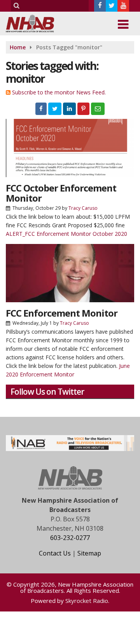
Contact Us (55, 553)
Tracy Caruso (83, 208)
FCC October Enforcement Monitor (61, 192)
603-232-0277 (70, 537)
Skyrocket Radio (86, 600)
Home (18, 47)
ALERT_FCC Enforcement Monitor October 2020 (66, 233)
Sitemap (89, 553)
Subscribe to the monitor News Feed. (59, 92)
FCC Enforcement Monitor (61, 313)
